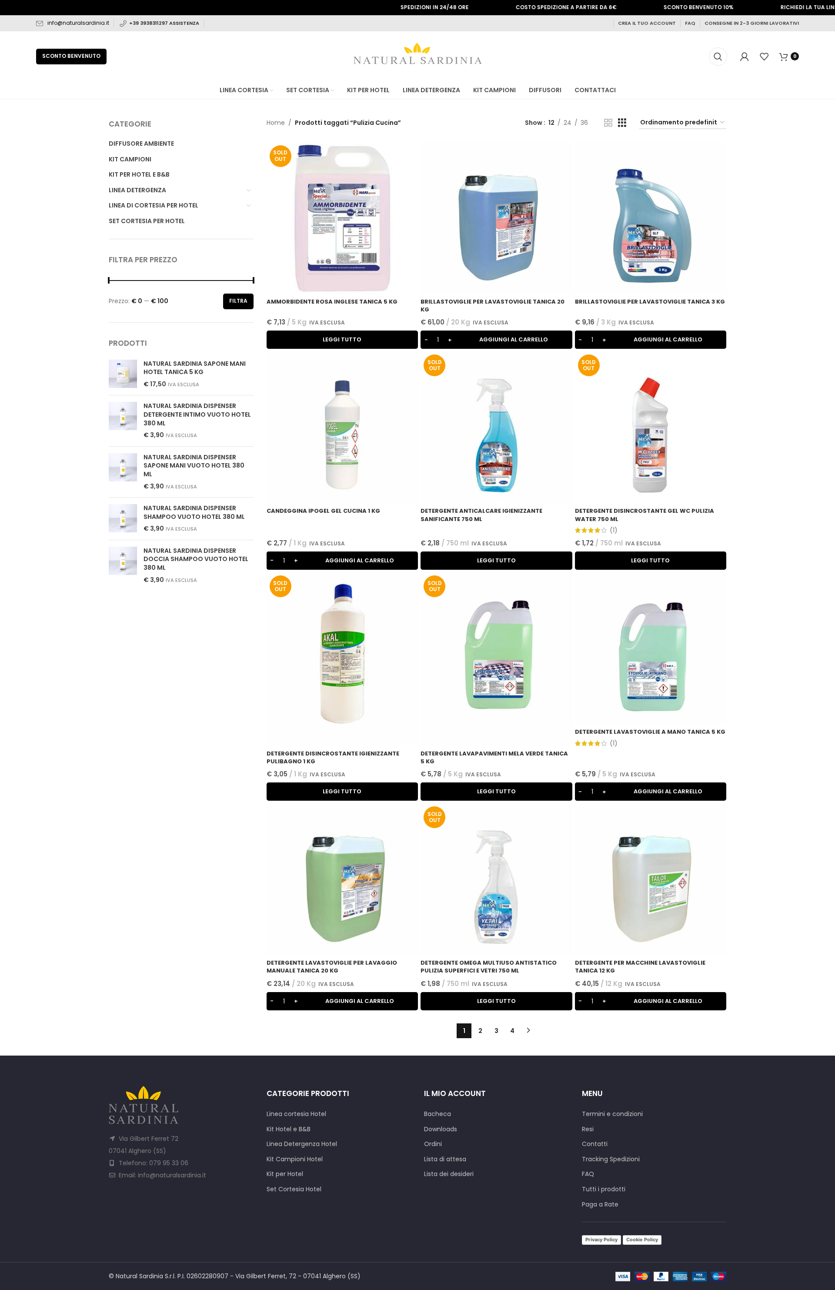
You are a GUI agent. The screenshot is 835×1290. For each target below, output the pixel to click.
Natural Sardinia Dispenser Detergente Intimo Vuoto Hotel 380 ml (197, 414)
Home (276, 122)
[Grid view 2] (608, 122)
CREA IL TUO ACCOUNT (647, 23)
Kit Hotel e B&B (289, 1129)
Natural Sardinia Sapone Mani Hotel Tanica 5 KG (195, 368)
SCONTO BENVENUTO (71, 56)
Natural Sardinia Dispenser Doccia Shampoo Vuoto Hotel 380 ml (196, 559)
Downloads (440, 1129)
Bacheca (437, 1114)
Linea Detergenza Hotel (302, 1144)
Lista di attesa (445, 1159)
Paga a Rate (600, 1204)
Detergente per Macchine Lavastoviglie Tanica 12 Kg (640, 967)
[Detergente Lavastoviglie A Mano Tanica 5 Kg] (651, 648)
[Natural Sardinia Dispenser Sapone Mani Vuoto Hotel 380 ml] (123, 472)
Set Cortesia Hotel (294, 1189)
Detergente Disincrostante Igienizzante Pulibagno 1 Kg (333, 757)
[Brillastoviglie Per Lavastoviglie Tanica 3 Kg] (651, 218)
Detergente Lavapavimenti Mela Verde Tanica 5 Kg (494, 757)
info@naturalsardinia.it (78, 23)
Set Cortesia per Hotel (147, 221)
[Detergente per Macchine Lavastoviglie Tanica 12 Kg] (651, 879)
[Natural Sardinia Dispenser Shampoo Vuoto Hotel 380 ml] (123, 518)
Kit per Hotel (285, 1174)
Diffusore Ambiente (141, 143)
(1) (614, 530)
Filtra (238, 300)
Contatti (595, 1144)
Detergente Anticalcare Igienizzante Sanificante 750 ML (481, 515)
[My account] (744, 56)
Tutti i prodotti (603, 1189)
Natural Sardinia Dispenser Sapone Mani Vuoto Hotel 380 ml (194, 465)
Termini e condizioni (612, 1114)
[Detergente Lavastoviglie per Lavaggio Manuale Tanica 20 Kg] (342, 879)
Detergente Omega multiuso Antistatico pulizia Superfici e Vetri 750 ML (489, 967)
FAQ (690, 23)
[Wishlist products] (764, 56)
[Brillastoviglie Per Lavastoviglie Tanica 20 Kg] (496, 218)
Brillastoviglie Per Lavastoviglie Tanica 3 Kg (650, 301)
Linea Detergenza (137, 190)
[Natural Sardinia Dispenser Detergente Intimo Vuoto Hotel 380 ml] (123, 420)
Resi (588, 1129)
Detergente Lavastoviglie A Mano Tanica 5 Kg (650, 732)
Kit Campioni (130, 159)
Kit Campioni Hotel (295, 1159)
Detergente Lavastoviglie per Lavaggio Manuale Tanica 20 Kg (332, 967)
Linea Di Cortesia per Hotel (153, 205)
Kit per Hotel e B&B (139, 174)
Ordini (433, 1144)
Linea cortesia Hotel (296, 1114)
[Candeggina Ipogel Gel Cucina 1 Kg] (342, 427)
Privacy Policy (601, 1240)
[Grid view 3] (622, 122)
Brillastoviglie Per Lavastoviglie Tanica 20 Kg (492, 305)
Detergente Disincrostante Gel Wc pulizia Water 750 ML (644, 515)
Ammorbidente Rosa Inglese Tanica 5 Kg (332, 301)
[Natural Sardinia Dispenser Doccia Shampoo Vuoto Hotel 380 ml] (123, 565)
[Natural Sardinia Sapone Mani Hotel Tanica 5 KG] (123, 374)
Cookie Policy (642, 1240)
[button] (496, 340)
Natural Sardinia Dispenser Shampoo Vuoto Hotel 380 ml (194, 512)
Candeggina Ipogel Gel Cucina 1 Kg (323, 511)
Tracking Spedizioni (611, 1159)
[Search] (718, 56)
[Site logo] (418, 55)
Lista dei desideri (449, 1174)
